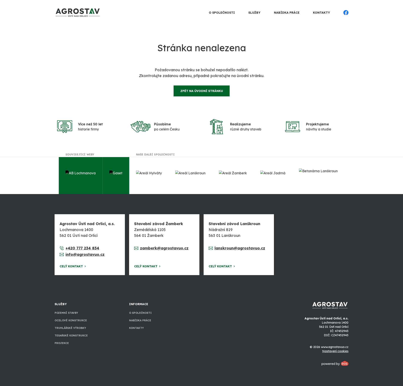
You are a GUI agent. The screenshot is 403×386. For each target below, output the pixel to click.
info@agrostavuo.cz (85, 254)
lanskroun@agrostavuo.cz (240, 248)
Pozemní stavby (66, 312)
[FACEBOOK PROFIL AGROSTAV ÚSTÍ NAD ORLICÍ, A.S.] (345, 12)
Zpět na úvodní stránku (201, 91)
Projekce (62, 343)
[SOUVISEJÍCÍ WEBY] (81, 175)
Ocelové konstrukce (71, 320)
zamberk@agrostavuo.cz (164, 248)
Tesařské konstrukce (71, 335)
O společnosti (222, 12)
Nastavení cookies (335, 351)
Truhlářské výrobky (70, 328)
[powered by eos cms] (335, 363)
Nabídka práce (287, 12)
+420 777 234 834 (82, 248)
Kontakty (321, 12)
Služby (254, 12)
